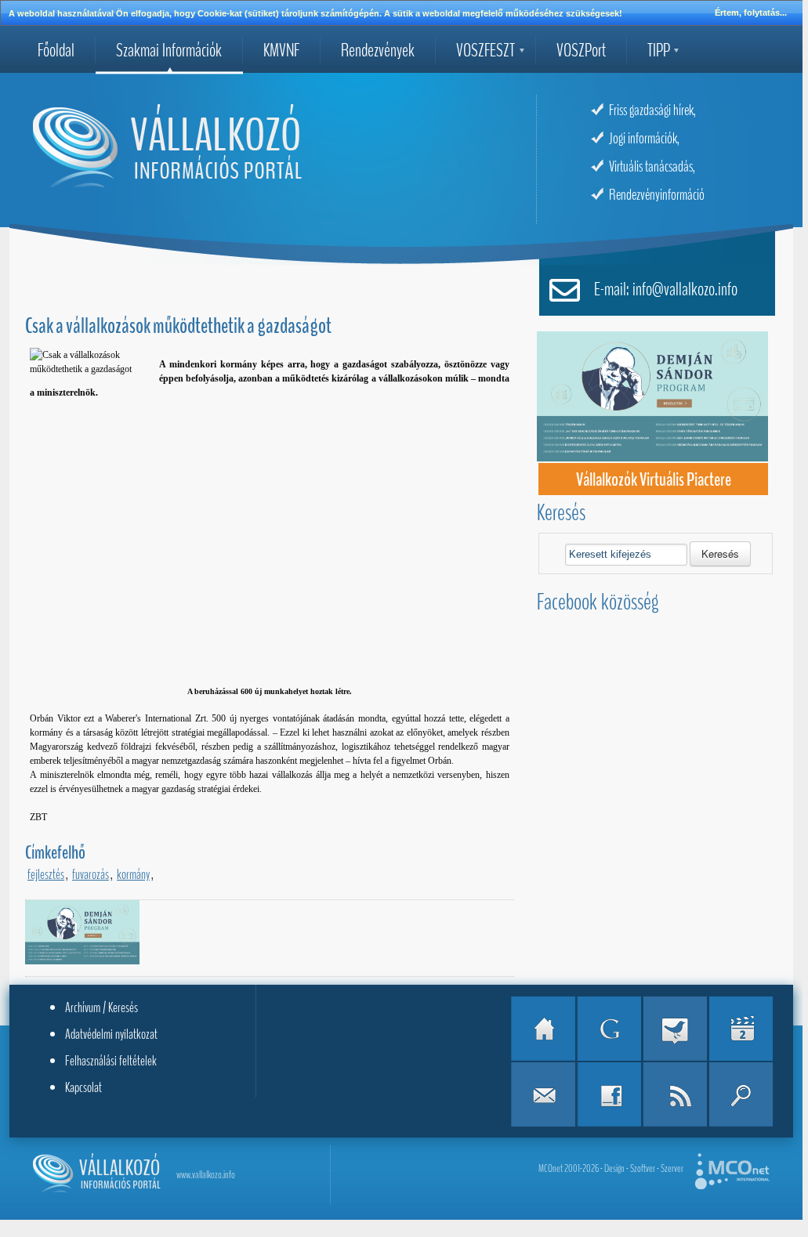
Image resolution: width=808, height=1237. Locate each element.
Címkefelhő (55, 852)
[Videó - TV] (740, 1028)
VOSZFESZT (485, 50)
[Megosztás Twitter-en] (675, 1028)
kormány (133, 874)
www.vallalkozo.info (205, 1174)
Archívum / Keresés (101, 1007)
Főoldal (56, 50)
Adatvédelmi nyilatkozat (111, 1034)
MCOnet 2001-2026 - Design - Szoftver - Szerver (610, 1168)
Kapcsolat (83, 1087)
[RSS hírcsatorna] (675, 1094)
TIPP (658, 50)
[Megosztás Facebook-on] (609, 1094)
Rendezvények (378, 50)
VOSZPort (581, 50)
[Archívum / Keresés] (740, 1094)
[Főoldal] (543, 1028)
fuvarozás (90, 874)
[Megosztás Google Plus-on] (609, 1028)
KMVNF (281, 50)
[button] (720, 553)
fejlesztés (45, 874)
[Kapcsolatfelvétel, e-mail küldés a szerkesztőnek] (543, 1094)
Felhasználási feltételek (111, 1060)
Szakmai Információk (169, 50)
